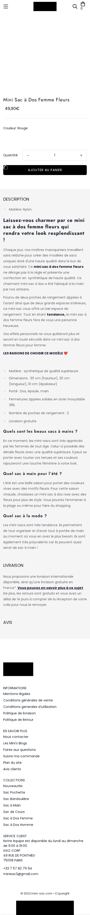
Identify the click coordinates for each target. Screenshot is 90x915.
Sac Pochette (14, 792)
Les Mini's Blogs (15, 743)
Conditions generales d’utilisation (30, 706)
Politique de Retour (18, 719)
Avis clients (12, 769)
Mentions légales (16, 694)
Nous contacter (15, 736)
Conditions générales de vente (28, 700)
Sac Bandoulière (16, 799)
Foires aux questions (19, 749)
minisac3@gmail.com (20, 874)
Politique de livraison (19, 713)
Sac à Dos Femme (18, 818)
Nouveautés (13, 786)
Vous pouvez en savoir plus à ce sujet (50, 588)
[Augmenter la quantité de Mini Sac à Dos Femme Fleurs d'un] (81, 155)
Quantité (10, 155)
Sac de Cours (14, 811)
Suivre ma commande (21, 756)
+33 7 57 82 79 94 (17, 868)
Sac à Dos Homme (18, 824)
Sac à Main (12, 805)
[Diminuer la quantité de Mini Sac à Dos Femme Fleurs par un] (28, 155)
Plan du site (12, 762)
